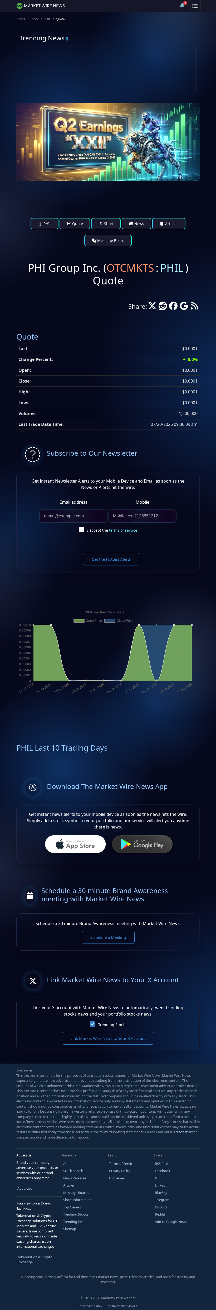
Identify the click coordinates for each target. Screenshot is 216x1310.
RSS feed (161, 1163)
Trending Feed (74, 1221)
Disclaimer (117, 1178)
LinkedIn (162, 1185)
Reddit (160, 1214)
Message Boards (76, 1192)
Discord (161, 1207)
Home (20, 19)
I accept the (112, 530)
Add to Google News (171, 1221)
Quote (77, 223)
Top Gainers (72, 1207)
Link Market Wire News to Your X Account (108, 1038)
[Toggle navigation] (195, 6)
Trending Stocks (112, 1024)
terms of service (123, 530)
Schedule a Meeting (108, 937)
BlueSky (161, 1192)
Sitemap (69, 1228)
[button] (169, 6)
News (138, 223)
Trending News (42, 38)
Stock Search (73, 1170)
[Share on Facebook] (173, 307)
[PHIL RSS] (194, 307)
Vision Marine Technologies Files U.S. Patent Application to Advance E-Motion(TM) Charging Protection (62, 85)
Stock (34, 19)
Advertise (24, 1188)
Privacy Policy (119, 1170)
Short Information (77, 1199)
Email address (73, 502)
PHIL (47, 19)
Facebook (162, 1170)
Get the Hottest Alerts (111, 559)
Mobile (142, 502)
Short (108, 223)
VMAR (41, 65)
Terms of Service (121, 1163)
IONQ (132, 65)
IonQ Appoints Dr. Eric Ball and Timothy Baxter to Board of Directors (153, 83)
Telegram (162, 1199)
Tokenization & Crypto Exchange (34, 1260)
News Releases (74, 1178)
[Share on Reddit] (163, 307)
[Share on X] (152, 307)
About (68, 1163)
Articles (171, 223)
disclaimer (184, 1132)
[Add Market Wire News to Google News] (184, 307)
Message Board (110, 240)
